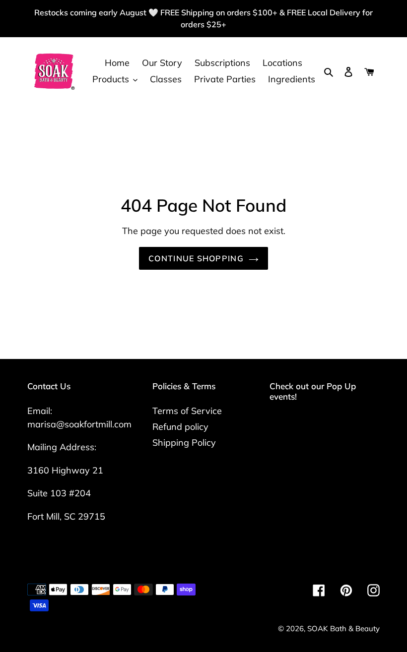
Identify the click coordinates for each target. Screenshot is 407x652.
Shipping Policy (184, 442)
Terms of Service (187, 410)
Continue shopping (196, 258)
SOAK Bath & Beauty (343, 628)
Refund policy (180, 426)
